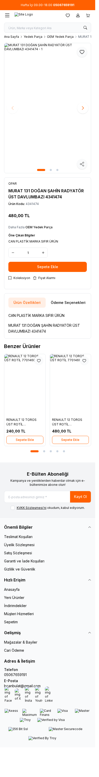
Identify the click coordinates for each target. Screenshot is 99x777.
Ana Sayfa (11, 37)
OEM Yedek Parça (60, 37)
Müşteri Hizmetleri (19, 614)
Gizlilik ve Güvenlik (19, 569)
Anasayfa (12, 589)
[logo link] (36, 15)
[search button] (85, 28)
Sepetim (11, 622)
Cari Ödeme (14, 650)
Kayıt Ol (80, 496)
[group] (47, 108)
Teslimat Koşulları (18, 536)
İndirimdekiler (15, 605)
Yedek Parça (33, 37)
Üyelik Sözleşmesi (19, 545)
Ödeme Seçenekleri (68, 302)
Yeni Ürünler (14, 597)
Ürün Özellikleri (27, 302)
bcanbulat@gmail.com (22, 686)
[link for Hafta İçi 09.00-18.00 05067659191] (47, 5)
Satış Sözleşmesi (18, 553)
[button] (41, 170)
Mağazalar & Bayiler (20, 642)
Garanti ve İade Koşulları (24, 561)
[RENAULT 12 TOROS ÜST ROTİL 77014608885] (24, 385)
